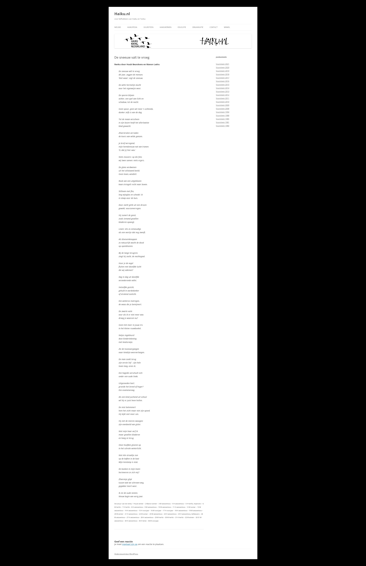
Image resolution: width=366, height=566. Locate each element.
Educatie (182, 27)
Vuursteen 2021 (222, 64)
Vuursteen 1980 (222, 125)
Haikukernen (165, 27)
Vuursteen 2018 (222, 74)
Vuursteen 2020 (222, 67)
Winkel (227, 27)
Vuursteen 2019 (222, 71)
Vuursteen (148, 27)
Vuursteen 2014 (222, 88)
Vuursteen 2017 (222, 77)
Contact (214, 27)
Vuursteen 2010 (222, 101)
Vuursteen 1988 (222, 115)
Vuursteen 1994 (222, 112)
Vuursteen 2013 (222, 91)
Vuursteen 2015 (222, 84)
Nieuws (117, 27)
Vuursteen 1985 (222, 119)
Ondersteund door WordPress (126, 554)
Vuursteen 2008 (222, 108)
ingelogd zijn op (129, 544)
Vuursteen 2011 (222, 98)
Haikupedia (132, 27)
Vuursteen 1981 (222, 122)
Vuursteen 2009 (222, 105)
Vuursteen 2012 (222, 95)
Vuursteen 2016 (222, 81)
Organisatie (197, 27)
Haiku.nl (122, 13)
